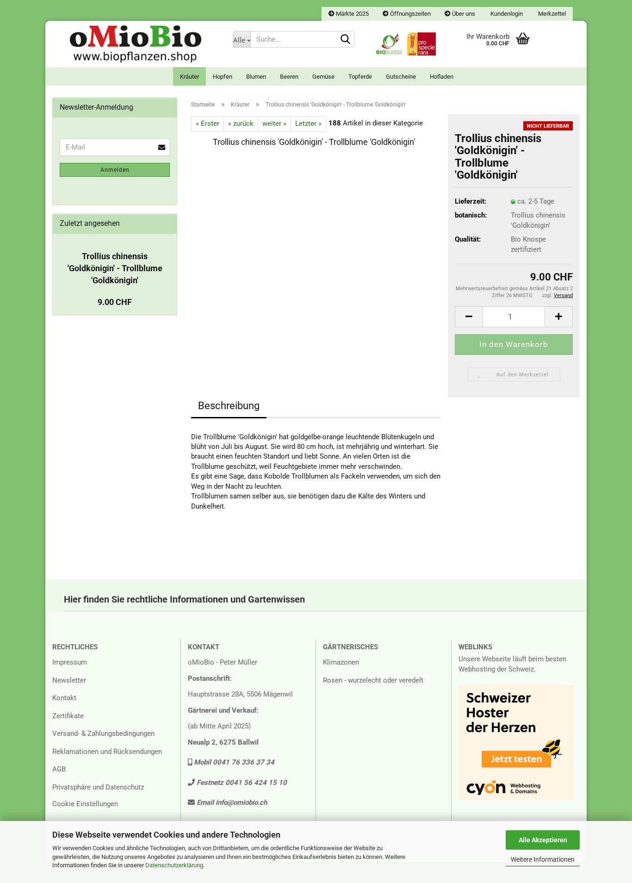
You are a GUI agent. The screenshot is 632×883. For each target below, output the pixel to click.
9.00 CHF (115, 302)
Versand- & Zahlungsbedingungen (103, 733)
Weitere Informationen (543, 859)
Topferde (360, 76)
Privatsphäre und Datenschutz (98, 787)
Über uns (463, 13)
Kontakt (64, 698)
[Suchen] (345, 39)
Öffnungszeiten (410, 13)
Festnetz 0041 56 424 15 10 (241, 782)
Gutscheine (401, 76)
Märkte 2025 (352, 13)
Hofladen (441, 76)
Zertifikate (68, 716)
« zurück (241, 123)
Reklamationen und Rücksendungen (107, 751)
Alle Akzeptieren (543, 840)
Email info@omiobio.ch (231, 802)
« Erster (207, 123)
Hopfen (222, 76)
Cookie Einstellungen (85, 804)
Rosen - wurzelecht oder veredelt (373, 680)
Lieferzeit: (470, 201)
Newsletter (69, 680)
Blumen (256, 76)
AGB (59, 769)
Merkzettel (551, 13)
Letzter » (308, 123)
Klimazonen (341, 662)
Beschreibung (229, 405)
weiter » (274, 123)
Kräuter (189, 76)
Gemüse (323, 76)
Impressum (69, 662)
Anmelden (115, 170)
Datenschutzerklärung (174, 865)
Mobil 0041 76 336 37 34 (233, 762)
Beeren (289, 76)
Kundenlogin (506, 13)
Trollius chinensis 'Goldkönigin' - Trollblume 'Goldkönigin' (115, 268)
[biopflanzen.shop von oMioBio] (135, 44)
